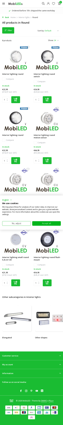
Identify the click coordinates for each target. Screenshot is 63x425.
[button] (7, 200)
